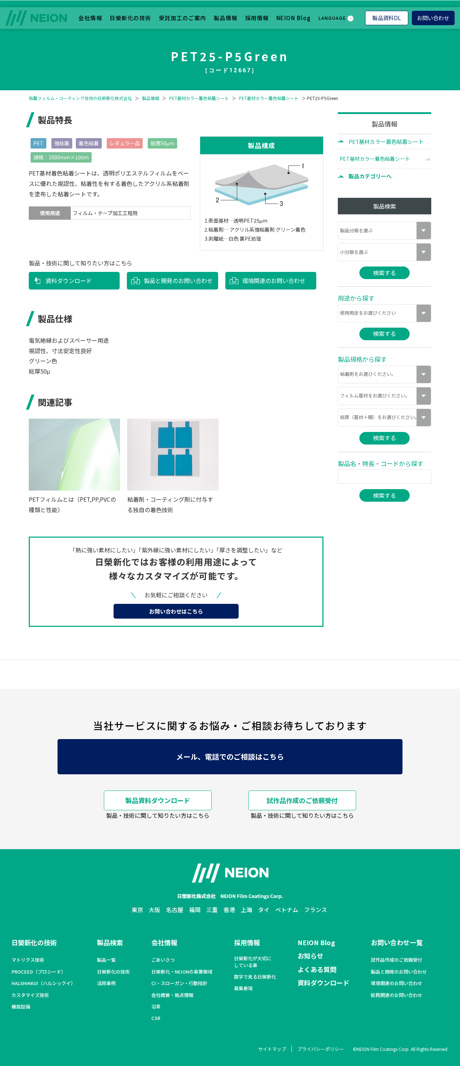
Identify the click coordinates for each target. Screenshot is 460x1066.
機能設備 (21, 1006)
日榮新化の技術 (130, 18)
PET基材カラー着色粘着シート (199, 98)
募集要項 (243, 988)
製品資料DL (386, 18)
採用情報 (257, 18)
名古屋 (174, 909)
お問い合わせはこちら (176, 611)
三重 (212, 909)
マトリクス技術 (28, 960)
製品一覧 (106, 960)
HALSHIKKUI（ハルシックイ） (43, 983)
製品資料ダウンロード (157, 800)
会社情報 (90, 18)
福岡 (195, 909)
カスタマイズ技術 (30, 995)
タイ (264, 909)
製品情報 (226, 18)
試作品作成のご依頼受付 (302, 800)
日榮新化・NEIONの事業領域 (181, 972)
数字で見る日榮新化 (255, 977)
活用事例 (106, 983)
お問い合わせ (433, 18)
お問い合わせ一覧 (397, 942)
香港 (229, 909)
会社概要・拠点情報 (172, 995)
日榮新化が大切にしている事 (252, 961)
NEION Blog (293, 18)
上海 (246, 909)
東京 (137, 909)
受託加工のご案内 (182, 18)
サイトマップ (272, 1049)
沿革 (156, 1006)
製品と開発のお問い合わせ (178, 280)
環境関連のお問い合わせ (273, 280)
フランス (315, 909)
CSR (155, 1018)
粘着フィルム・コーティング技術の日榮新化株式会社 (80, 98)
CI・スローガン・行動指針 (179, 983)
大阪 (154, 909)
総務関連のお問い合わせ (396, 995)
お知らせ (310, 955)
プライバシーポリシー (320, 1049)
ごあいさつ (163, 960)
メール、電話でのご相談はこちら (230, 756)
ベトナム (286, 909)
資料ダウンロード (69, 280)
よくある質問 (317, 969)
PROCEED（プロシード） (39, 972)
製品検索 (110, 942)
